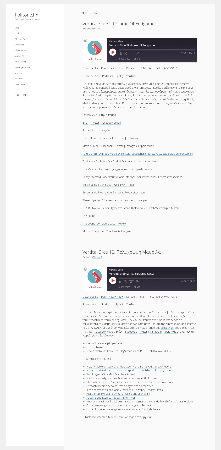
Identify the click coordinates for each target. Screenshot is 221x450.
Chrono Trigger (95, 347)
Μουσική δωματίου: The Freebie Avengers (107, 231)
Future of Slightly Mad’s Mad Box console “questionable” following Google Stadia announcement (138, 153)
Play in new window (112, 68)
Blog (17, 27)
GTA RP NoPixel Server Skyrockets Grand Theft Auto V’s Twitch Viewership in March (131, 208)
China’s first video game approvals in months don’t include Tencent (124, 409)
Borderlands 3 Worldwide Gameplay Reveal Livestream (114, 192)
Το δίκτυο (19, 78)
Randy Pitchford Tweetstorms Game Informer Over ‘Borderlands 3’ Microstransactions (132, 177)
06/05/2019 (97, 28)
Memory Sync (21, 39)
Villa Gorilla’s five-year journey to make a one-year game (118, 393)
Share (137, 58)
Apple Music (147, 146)
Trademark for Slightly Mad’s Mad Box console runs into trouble (119, 161)
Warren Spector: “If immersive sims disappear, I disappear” (116, 200)
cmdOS (18, 33)
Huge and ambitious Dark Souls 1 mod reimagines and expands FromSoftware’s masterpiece (139, 401)
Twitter (95, 122)
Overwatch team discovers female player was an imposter (119, 386)
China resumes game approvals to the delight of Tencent (118, 405)
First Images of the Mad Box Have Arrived (110, 374)
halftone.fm (26, 15)
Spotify (119, 76)
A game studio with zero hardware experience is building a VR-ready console (130, 370)
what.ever (19, 73)
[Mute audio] (120, 53)
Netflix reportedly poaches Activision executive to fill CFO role (121, 378)
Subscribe (124, 58)
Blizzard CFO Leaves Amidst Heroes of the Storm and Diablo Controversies (129, 382)
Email (85, 122)
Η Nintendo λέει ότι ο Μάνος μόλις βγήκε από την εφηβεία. (117, 417)
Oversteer (19, 44)
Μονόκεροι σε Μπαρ (23, 67)
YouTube (131, 76)
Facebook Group (111, 122)
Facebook (107, 138)
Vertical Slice (20, 56)
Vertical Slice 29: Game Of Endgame (119, 23)
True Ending (20, 61)
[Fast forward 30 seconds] (137, 53)
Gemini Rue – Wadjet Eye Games (105, 343)
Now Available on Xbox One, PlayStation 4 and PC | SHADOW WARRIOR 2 (128, 351)
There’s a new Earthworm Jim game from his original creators (117, 169)
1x (131, 53)
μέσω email (167, 327)
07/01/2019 (97, 257)
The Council (89, 216)
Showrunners (21, 50)
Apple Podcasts (104, 76)
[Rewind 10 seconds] (125, 53)
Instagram (132, 138)
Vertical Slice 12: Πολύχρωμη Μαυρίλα (122, 252)
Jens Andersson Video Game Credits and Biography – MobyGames (124, 390)
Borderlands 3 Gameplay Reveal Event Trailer (108, 185)
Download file (90, 68)
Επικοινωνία (20, 84)
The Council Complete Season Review (104, 223)
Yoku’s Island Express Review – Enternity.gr (110, 397)
